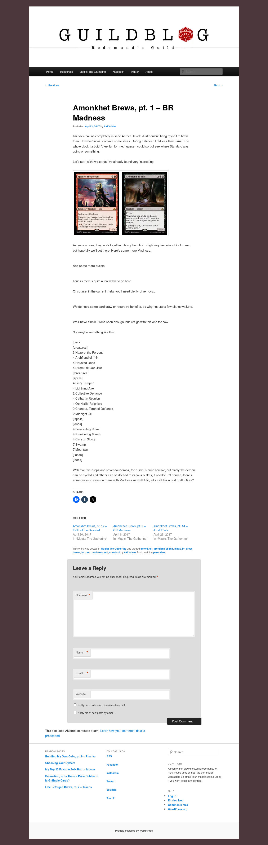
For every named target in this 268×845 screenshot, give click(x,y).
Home (49, 72)
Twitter (135, 72)
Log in (172, 796)
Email (82, 673)
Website (81, 694)
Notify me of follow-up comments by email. (101, 705)
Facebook (118, 72)
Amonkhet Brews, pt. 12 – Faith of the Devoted (90, 528)
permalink (159, 552)
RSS (109, 756)
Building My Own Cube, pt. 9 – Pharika (70, 756)
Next (218, 85)
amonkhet (146, 548)
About (149, 72)
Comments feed (178, 805)
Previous (52, 85)
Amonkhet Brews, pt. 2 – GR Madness (129, 528)
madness (97, 552)
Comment (83, 595)
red (106, 552)
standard (114, 552)
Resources (66, 72)
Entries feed (175, 800)
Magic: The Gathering (93, 72)
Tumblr (111, 798)
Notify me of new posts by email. (96, 712)
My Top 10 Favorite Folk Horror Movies (70, 769)
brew (189, 548)
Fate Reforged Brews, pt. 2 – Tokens (68, 787)
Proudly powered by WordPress (134, 830)
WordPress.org (177, 809)
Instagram (113, 773)
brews (76, 552)
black (177, 548)
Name (82, 652)
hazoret (85, 552)
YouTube (112, 790)
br (183, 548)
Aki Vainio (110, 126)
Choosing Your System (60, 763)
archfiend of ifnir (163, 548)
